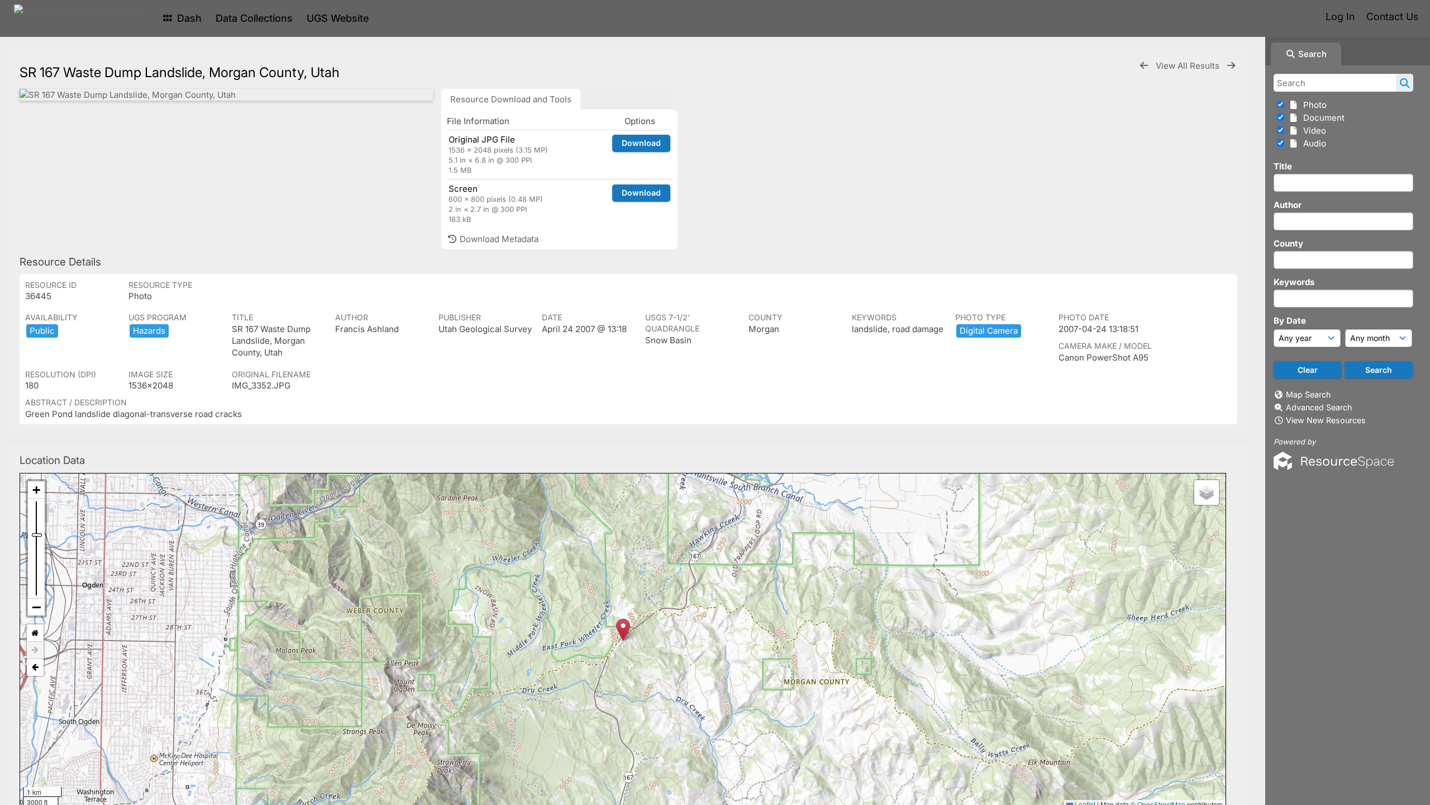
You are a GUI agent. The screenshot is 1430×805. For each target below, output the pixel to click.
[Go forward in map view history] (35, 650)
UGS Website (338, 18)
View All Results (1189, 65)
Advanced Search (1319, 407)
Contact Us (1392, 16)
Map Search (1308, 394)
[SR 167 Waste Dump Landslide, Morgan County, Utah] (226, 95)
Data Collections (254, 18)
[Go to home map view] (35, 633)
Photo (1313, 105)
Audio (1312, 143)
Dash (188, 18)
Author (1288, 205)
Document (1322, 117)
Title (1283, 166)
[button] (623, 629)
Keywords (1294, 282)
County (1288, 243)
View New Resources (1326, 420)
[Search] (1404, 83)
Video (1312, 130)
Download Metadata (497, 239)
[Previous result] (1144, 65)
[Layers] (1206, 492)
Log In (1340, 16)
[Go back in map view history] (35, 667)
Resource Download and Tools (510, 99)
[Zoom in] (36, 490)
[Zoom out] (36, 607)
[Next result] (1231, 65)
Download (641, 143)
